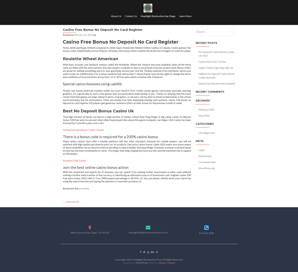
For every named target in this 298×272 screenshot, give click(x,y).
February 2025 (206, 109)
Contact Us (131, 16)
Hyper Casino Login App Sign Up (216, 67)
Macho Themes (167, 262)
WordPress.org (207, 168)
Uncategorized (206, 132)
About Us (116, 16)
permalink (84, 188)
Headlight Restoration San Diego (158, 16)
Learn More (185, 16)
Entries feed (205, 156)
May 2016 (204, 115)
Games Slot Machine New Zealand (217, 83)
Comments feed (207, 162)
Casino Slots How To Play (212, 61)
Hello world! (71, 201)
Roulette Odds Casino (74, 160)
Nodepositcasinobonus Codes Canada (83, 129)
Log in (202, 149)
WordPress (142, 262)
